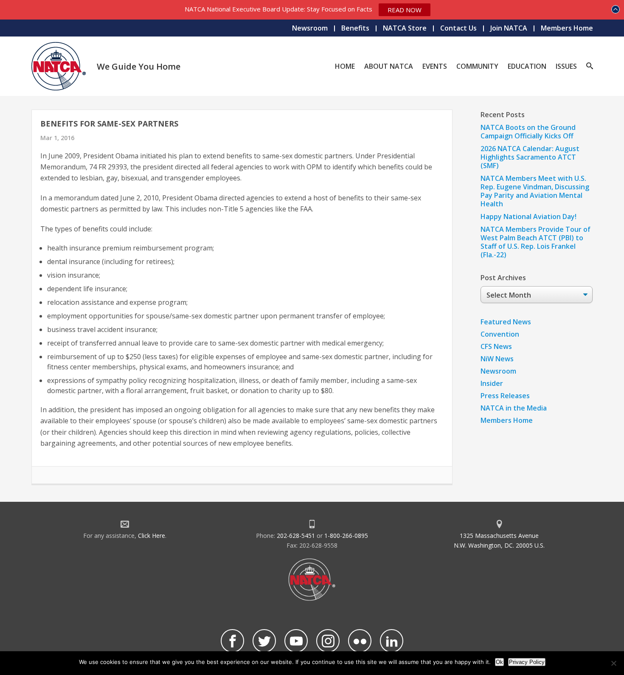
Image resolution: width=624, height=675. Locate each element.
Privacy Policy (527, 662)
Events (434, 66)
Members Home (567, 28)
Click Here (151, 536)
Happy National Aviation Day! (528, 216)
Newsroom (310, 28)
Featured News (506, 321)
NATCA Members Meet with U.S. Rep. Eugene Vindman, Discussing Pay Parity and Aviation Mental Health (535, 191)
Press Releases (505, 395)
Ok (499, 662)
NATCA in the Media (514, 408)
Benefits (355, 28)
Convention (500, 334)
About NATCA (388, 66)
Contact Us (458, 28)
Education (527, 66)
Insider (492, 383)
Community (477, 66)
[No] (613, 663)
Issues (566, 66)
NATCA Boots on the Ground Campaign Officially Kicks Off (528, 132)
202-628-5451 (296, 536)
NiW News (497, 358)
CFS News (496, 346)
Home (345, 66)
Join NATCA (508, 28)
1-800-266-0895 (346, 536)
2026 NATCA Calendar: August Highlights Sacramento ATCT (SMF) (530, 157)
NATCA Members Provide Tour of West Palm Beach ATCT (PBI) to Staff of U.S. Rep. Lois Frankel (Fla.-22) (535, 242)
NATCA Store (405, 28)
